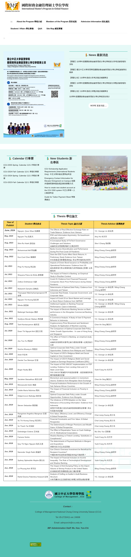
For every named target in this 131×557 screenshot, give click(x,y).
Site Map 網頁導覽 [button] (54, 28)
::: (11, 21)
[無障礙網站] (35, 544)
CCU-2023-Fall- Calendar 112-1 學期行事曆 (21, 182)
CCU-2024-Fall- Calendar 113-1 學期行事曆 (21, 172)
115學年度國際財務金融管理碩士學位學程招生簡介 (89, 97)
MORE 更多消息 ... (98, 105)
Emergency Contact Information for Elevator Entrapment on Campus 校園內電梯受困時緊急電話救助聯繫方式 (60, 181)
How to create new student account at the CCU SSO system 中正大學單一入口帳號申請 (60, 190)
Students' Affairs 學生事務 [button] (22, 28)
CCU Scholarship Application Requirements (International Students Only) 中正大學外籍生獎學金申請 (60, 171)
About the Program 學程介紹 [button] (29, 21)
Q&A (40, 28)
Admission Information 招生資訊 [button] (95, 21)
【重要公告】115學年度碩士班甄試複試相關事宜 (88, 91)
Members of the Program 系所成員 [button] (61, 21)
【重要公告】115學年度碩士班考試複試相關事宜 (88, 78)
